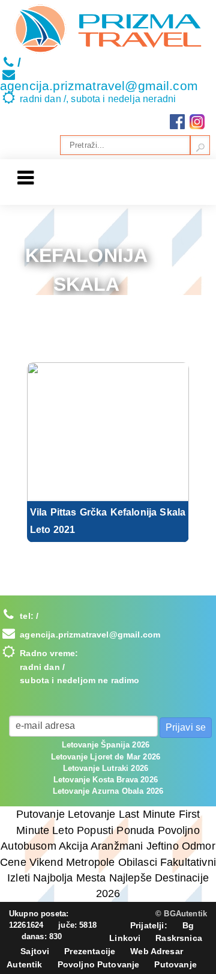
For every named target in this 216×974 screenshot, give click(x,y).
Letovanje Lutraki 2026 (106, 768)
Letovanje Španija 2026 (106, 744)
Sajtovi (34, 951)
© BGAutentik (181, 913)
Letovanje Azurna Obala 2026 (108, 791)
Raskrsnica (178, 938)
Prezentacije (89, 951)
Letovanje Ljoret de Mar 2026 (105, 756)
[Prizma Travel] (108, 29)
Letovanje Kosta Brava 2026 (105, 779)
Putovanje (175, 964)
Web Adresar (156, 951)
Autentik (24, 964)
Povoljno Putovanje (99, 964)
